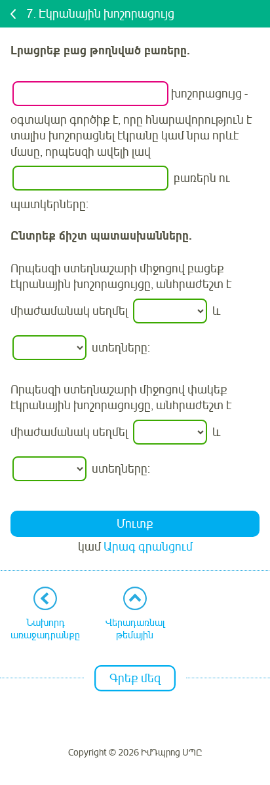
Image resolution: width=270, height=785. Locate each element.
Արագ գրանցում (148, 546)
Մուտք (135, 524)
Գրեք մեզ (135, 678)
